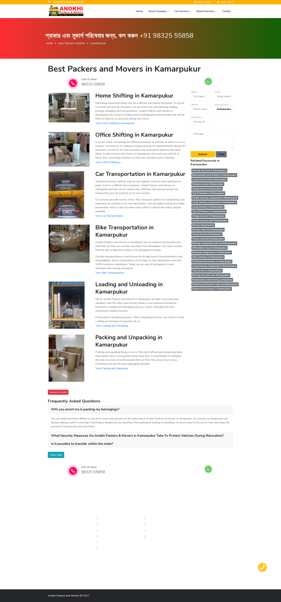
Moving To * (196, 117)
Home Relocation (110, 518)
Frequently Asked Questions (164, 530)
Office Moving (108, 524)
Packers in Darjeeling (60, 565)
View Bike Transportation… (110, 273)
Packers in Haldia (221, 559)
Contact (226, 11)
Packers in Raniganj (181, 571)
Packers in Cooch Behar (84, 571)
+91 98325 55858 (167, 35)
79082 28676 (205, 542)
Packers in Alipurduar (182, 565)
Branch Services (205, 11)
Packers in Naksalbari (111, 576)
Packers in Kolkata (105, 559)
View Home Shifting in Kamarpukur (114, 123)
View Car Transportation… (109, 216)
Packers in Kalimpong (60, 576)
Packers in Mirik (203, 571)
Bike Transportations (112, 536)
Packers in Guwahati (135, 571)
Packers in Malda (128, 559)
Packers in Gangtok (111, 571)
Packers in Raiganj (150, 559)
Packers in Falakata (108, 565)
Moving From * (222, 105)
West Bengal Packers (71, 43)
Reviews (153, 524)
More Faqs (56, 455)
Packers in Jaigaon (58, 571)
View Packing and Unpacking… (112, 368)
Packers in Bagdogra (81, 559)
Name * (194, 92)
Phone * (194, 105)
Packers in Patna (158, 571)
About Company (157, 11)
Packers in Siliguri (206, 565)
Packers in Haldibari (132, 565)
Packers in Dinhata (84, 565)
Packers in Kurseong (136, 576)
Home (139, 11)
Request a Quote (58, 392)
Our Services (181, 11)
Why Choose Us (157, 536)
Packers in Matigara (157, 565)
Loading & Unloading (112, 542)
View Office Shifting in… (108, 162)
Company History (157, 518)
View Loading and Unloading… (112, 326)
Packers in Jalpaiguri (173, 559)
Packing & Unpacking (112, 548)
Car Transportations (111, 530)
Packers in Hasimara (85, 576)
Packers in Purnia (58, 559)
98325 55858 (93, 84)
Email (217, 92)
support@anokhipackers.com (216, 534)
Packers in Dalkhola (198, 559)
